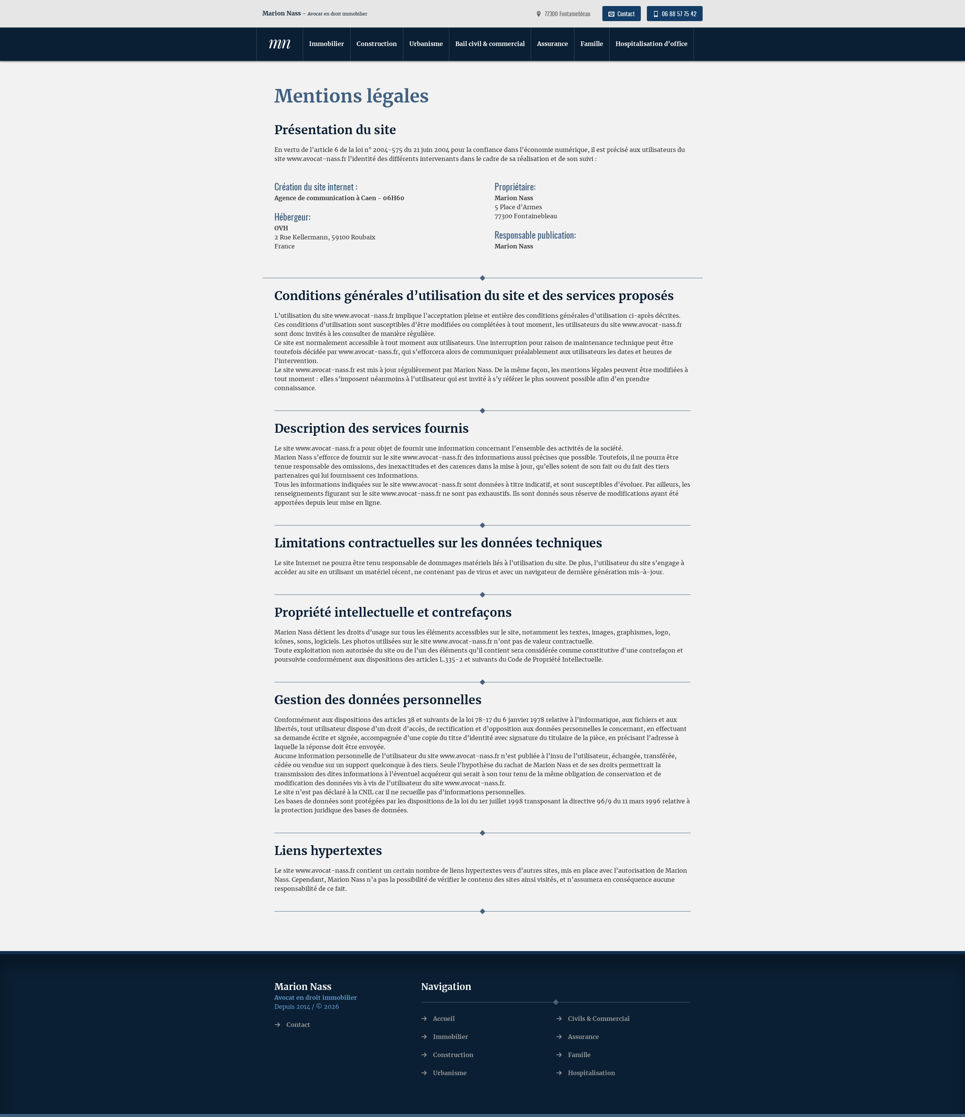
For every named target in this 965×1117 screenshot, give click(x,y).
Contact (626, 14)
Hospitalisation (591, 1073)
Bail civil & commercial (490, 44)
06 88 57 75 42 (672, 14)
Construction (377, 44)
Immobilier (326, 44)
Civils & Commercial (599, 1019)
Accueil (444, 1019)
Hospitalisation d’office (652, 44)
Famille (592, 44)
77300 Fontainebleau (567, 14)
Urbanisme (426, 44)
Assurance (552, 44)
